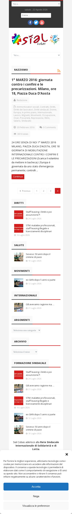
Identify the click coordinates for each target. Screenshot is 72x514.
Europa (17, 112)
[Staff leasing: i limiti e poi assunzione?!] (18, 214)
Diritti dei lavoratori (23, 109)
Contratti (44, 106)
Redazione (22, 100)
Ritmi (47, 118)
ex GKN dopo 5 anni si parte (40, 279)
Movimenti (36, 115)
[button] (67, 454)
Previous (25, 191)
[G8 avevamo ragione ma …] (18, 307)
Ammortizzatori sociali (28, 106)
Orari (16, 118)
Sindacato (26, 120)
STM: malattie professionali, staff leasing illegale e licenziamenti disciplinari (40, 228)
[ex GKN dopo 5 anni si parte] (18, 282)
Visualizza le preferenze (36, 505)
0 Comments (49, 127)
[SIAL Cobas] (36, 39)
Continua (18, 176)
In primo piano (29, 112)
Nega (36, 496)
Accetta (36, 486)
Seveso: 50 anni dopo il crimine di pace (38, 255)
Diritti (52, 106)
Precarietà (25, 118)
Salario (17, 120)
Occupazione (48, 115)
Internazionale (45, 112)
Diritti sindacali (41, 109)
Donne (53, 109)
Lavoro (17, 115)
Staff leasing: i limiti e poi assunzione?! (39, 213)
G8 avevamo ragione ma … (40, 304)
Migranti (26, 115)
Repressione (37, 118)
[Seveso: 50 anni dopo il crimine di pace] (18, 257)
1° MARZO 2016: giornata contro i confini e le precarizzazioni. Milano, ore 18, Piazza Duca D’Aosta (34, 86)
